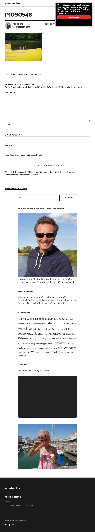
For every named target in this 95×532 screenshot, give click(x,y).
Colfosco (36, 323)
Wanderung (24, 352)
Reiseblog (31, 344)
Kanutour (60, 333)
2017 (25, 318)
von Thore (17, 23)
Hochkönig (61, 329)
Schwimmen (63, 343)
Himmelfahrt (50, 329)
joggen (39, 333)
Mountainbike (55, 338)
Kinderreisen (71, 334)
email (13, 524)
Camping (27, 323)
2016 (20, 318)
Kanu (52, 333)
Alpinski (32, 318)
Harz (42, 329)
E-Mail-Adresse (12, 134)
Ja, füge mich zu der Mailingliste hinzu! (24, 154)
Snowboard (40, 348)
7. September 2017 (21, 26)
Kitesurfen (25, 338)
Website (8, 145)
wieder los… (14, 3)
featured (33, 328)
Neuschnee (70, 338)
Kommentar (11, 92)
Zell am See (65, 352)
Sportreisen (51, 348)
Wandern (70, 348)
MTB (63, 339)
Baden (41, 319)
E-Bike (42, 324)
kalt (46, 334)
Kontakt (8, 502)
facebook (10, 524)
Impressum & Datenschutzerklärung (19, 505)
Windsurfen (53, 352)
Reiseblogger (41, 343)
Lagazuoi (37, 339)
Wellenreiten (38, 352)
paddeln (21, 344)
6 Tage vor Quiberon (38, 300)
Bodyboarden (53, 319)
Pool (26, 344)
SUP (60, 348)
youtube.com (7, 524)
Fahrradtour (55, 323)
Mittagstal (44, 339)
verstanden (74, 17)
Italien (32, 334)
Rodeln (49, 344)
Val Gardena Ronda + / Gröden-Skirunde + (37, 297)
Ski (32, 348)
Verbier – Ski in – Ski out (53, 303)
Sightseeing (24, 348)
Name (8, 124)
